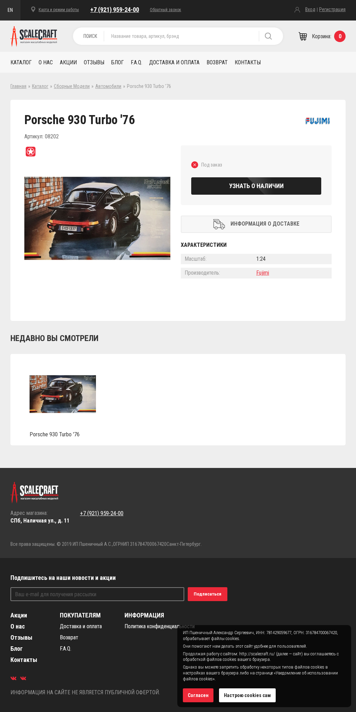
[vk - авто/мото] (13, 678)
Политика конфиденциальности (159, 626)
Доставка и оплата (174, 62)
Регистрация (332, 9)
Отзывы (94, 62)
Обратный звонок (165, 9)
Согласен (198, 695)
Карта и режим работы (59, 9)
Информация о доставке (264, 223)
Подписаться (207, 594)
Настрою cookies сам (247, 695)
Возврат (217, 62)
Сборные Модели (72, 86)
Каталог (21, 62)
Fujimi (262, 272)
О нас (46, 62)
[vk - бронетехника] (23, 678)
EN (10, 10)
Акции (68, 62)
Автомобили (108, 86)
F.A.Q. (136, 62)
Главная (18, 86)
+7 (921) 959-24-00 (114, 9)
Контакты (248, 62)
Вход (310, 9)
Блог (117, 62)
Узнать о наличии (256, 185)
